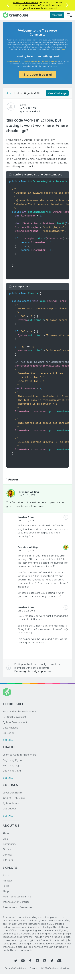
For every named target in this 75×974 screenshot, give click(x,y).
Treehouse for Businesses (17, 907)
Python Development (15, 722)
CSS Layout (9, 808)
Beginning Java (12, 770)
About (6, 833)
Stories (7, 849)
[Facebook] (30, 960)
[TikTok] (52, 960)
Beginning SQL (11, 765)
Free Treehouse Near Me (17, 896)
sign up (38, 671)
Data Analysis (10, 727)
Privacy (33, 968)
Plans (6, 875)
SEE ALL (8, 739)
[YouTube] (22, 960)
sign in (26, 671)
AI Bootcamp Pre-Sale (25, 2)
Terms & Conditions (15, 968)
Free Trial (57, 15)
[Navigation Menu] (69, 15)
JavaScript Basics (12, 792)
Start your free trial (37, 74)
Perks (6, 885)
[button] (7, 5)
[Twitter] (15, 960)
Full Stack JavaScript (14, 716)
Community (9, 843)
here (63, 49)
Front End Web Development (19, 711)
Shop (6, 891)
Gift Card (8, 859)
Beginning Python (13, 760)
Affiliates (7, 880)
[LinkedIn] (37, 960)
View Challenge (57, 93)
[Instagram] (44, 960)
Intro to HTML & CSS (14, 797)
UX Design (9, 732)
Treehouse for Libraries (16, 901)
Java (9, 93)
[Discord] (59, 960)
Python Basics (11, 803)
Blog (5, 838)
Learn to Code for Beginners (19, 754)
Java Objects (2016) (29, 93)
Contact (7, 854)
